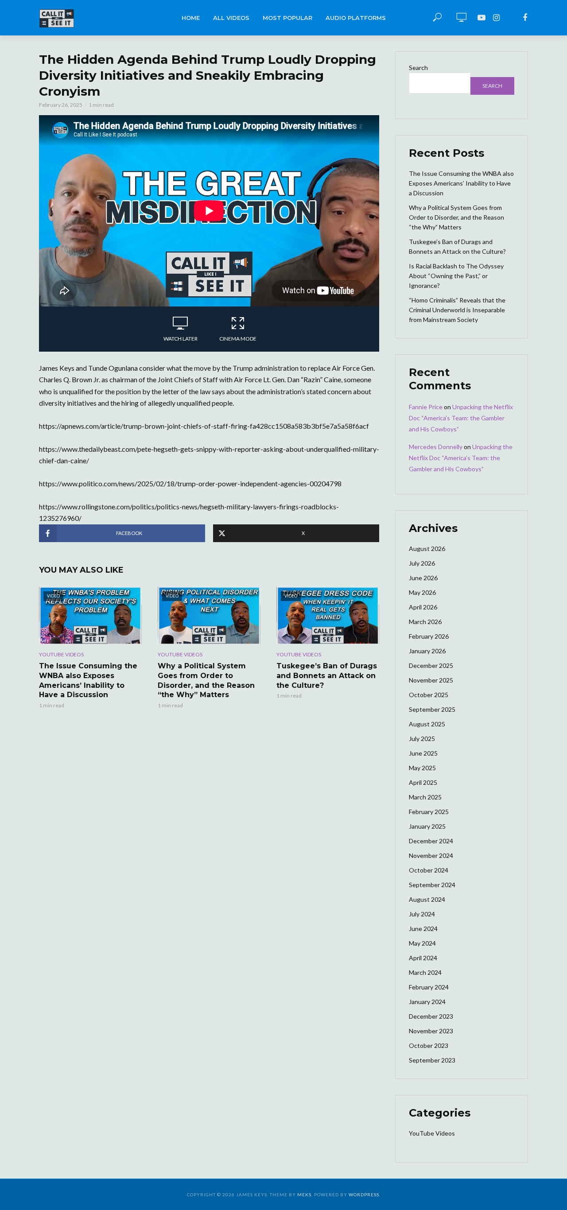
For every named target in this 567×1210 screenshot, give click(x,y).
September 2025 (432, 709)
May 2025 (422, 768)
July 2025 (422, 738)
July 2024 (422, 914)
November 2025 (431, 680)
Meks (304, 1194)
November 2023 (431, 1031)
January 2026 (427, 651)
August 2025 (427, 724)
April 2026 (423, 607)
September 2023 (432, 1060)
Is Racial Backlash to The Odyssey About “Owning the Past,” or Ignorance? (456, 275)
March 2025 (425, 797)
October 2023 (428, 1045)
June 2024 (423, 928)
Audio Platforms (356, 17)
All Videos (231, 17)
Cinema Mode (237, 338)
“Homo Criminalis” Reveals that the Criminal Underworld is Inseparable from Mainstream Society (457, 309)
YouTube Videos (61, 654)
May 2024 (422, 943)
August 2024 (427, 899)
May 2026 (422, 592)
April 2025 (423, 782)
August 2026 (427, 548)
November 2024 (431, 855)
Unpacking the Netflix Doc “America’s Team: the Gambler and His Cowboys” (461, 418)
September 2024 (432, 884)
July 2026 (422, 563)
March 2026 (425, 621)
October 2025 (428, 694)
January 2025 (427, 826)
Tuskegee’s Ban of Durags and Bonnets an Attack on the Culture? (326, 675)
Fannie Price (426, 407)
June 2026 (423, 578)
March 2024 (425, 972)
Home (191, 17)
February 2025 (429, 811)
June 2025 (423, 753)
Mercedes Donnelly (435, 446)
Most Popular (287, 17)
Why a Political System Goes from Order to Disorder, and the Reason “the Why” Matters (206, 680)
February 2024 (429, 987)
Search (418, 67)
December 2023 (431, 1016)
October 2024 (428, 870)
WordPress (364, 1194)
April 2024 (423, 958)
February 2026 (429, 636)
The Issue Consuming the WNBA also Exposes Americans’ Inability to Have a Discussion (88, 680)
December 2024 (431, 841)
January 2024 (427, 1001)
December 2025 (431, 665)
